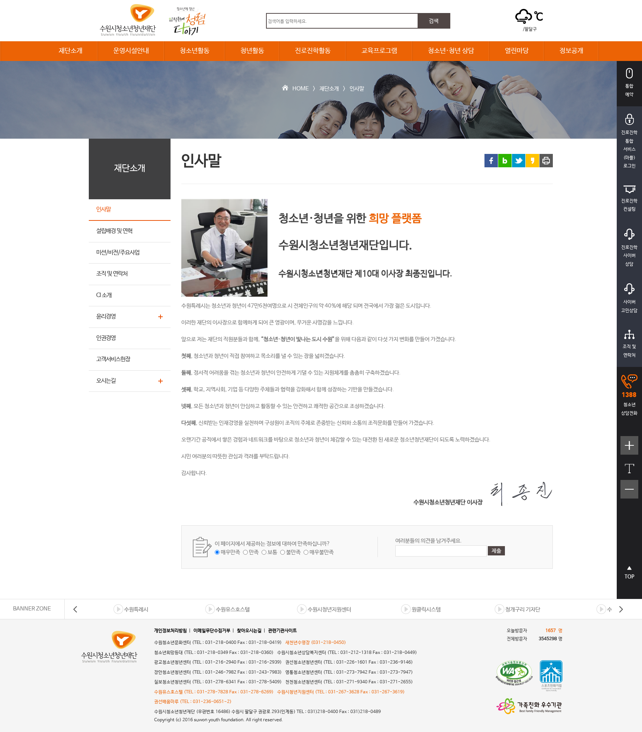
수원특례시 (136, 609)
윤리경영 (106, 316)
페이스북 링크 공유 (491, 160)
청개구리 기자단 (522, 609)
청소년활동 (195, 51)
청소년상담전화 (629, 409)
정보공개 (571, 51)
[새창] (514, 675)
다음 (621, 609)
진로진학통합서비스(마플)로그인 (629, 149)
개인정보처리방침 (170, 630)
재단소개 (70, 51)
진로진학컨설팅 (629, 205)
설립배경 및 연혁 (114, 231)
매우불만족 (321, 552)
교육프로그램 (379, 51)
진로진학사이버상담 (629, 256)
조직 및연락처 (629, 351)
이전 (75, 609)
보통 (272, 552)
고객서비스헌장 (113, 359)
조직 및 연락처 (111, 273)
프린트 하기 (546, 160)
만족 (254, 552)
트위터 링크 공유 (518, 160)
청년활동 (252, 51)
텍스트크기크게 (629, 449)
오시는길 (106, 380)
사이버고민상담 (629, 306)
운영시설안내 (131, 51)
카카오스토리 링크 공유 (532, 160)
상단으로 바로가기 (630, 576)
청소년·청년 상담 (451, 51)
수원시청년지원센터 (329, 609)
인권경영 (106, 338)
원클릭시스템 (426, 609)
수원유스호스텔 (233, 609)
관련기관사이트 (282, 630)
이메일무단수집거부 (212, 630)
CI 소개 (103, 295)
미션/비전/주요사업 (117, 252)
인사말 (357, 89)
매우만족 (230, 552)
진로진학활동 (313, 51)
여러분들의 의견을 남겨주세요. (428, 541)
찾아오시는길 (249, 630)
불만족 (293, 552)
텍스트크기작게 (629, 493)
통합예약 (629, 90)
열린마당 (517, 51)
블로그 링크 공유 (505, 160)
